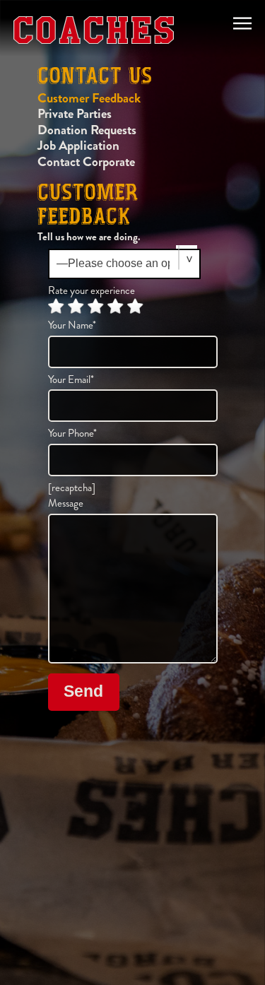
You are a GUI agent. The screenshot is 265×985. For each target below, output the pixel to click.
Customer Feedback (89, 97)
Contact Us (94, 78)
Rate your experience (91, 290)
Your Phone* (72, 434)
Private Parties (74, 113)
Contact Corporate (86, 161)
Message (65, 504)
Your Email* (71, 380)
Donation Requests (86, 129)
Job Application (78, 145)
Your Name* (72, 326)
